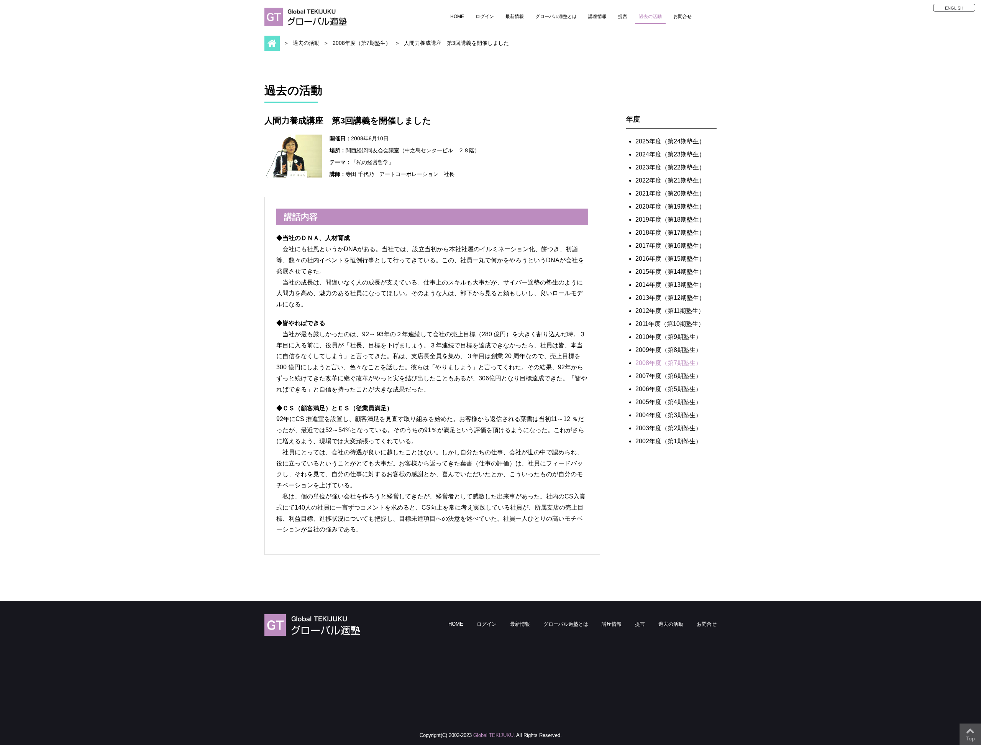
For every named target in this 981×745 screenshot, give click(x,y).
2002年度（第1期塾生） (668, 441)
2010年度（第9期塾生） (668, 337)
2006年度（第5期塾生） (668, 389)
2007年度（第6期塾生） (668, 376)
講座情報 (597, 16)
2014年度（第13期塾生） (670, 284)
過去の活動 (650, 16)
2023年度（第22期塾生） (670, 167)
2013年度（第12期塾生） (670, 297)
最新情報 (514, 16)
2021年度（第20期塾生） (670, 193)
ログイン (485, 16)
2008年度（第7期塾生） (362, 43)
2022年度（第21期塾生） (670, 180)
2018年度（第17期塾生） (670, 232)
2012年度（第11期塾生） (669, 311)
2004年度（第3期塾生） (668, 415)
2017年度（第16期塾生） (670, 245)
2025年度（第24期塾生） (670, 141)
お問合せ (682, 16)
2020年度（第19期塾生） (670, 206)
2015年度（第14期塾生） (670, 271)
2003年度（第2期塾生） (668, 428)
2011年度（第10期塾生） (669, 324)
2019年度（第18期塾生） (670, 219)
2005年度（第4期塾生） (668, 402)
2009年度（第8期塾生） (668, 350)
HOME (457, 16)
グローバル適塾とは (556, 16)
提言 (622, 16)
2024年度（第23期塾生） (670, 154)
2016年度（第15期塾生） (670, 258)
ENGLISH (954, 8)
